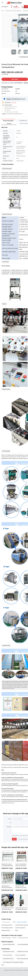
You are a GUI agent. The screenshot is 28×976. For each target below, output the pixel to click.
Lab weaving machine (20, 927)
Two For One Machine (20, 955)
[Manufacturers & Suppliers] (14, 2)
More (2, 965)
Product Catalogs (22, 922)
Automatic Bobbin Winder (8, 944)
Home (2, 10)
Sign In (3, 113)
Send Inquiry (14, 79)
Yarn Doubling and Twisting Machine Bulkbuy (13, 962)
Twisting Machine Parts (8, 958)
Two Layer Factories (7, 955)
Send (14, 839)
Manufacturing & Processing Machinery (13, 10)
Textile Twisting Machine (22, 958)
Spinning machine (5, 930)
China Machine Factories (8, 951)
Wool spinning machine (6, 925)
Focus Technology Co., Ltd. (18, 970)
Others (16, 930)
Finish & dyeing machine (7, 927)
